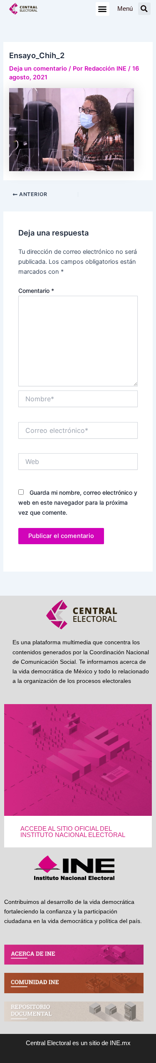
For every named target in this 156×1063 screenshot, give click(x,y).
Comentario (36, 290)
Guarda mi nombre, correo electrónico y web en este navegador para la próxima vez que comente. (77, 502)
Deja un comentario (38, 68)
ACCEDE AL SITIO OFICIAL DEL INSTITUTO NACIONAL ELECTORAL (72, 831)
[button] (102, 9)
